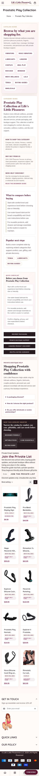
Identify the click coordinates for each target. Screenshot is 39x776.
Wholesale (10, 88)
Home (9, 16)
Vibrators (9, 53)
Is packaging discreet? (15, 397)
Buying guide (10, 445)
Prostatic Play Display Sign (10, 508)
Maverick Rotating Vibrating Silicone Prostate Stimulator (27, 590)
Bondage (21, 71)
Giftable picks (11, 440)
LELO (26, 77)
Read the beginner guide (16, 183)
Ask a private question (25, 468)
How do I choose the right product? (20, 403)
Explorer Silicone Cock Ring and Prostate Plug (9, 590)
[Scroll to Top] (35, 764)
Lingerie (23, 59)
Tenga (10, 258)
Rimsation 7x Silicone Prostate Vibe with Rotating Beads (28, 549)
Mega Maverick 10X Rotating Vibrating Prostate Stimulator (9, 549)
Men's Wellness (12, 77)
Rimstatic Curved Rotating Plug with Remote (28, 671)
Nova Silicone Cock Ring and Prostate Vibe (10, 671)
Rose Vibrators (25, 53)
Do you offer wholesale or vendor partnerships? (18, 411)
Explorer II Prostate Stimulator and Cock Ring (29, 631)
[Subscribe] (34, 708)
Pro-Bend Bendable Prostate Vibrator (27, 508)
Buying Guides (21, 82)
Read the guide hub (9, 468)
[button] (34, 2)
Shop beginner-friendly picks (13, 470)
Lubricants (10, 59)
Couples (9, 65)
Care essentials (27, 440)
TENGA (8, 82)
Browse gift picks (30, 470)
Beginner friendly (12, 435)
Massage (9, 71)
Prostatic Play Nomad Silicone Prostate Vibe (10, 631)
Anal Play (21, 65)
